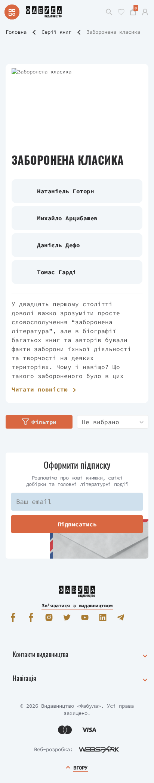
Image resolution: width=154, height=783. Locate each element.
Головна (16, 31)
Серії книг (56, 31)
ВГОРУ (80, 767)
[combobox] (112, 422)
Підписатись (77, 524)
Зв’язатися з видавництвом (77, 605)
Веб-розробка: (53, 749)
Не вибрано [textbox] (100, 422)
